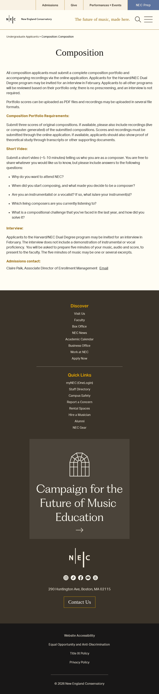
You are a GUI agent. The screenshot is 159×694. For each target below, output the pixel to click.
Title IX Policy (79, 653)
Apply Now (79, 358)
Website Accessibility (79, 635)
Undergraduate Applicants (22, 36)
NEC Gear (79, 427)
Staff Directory (79, 389)
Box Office (79, 326)
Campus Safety (79, 395)
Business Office (79, 345)
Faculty (79, 320)
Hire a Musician (80, 414)
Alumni (80, 421)
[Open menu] (148, 19)
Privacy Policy (79, 662)
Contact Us (79, 602)
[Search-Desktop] (138, 20)
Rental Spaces (79, 408)
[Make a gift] (79, 489)
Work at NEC (79, 352)
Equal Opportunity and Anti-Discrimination (79, 644)
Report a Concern (79, 402)
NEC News (79, 332)
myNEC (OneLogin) (79, 383)
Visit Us (79, 313)
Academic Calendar (79, 339)
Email (103, 268)
